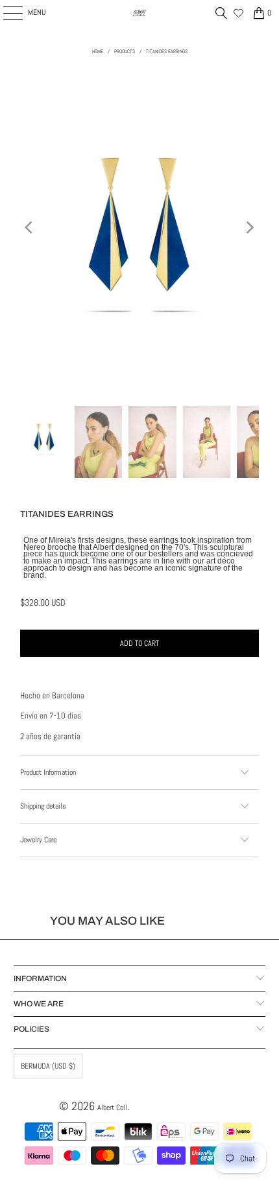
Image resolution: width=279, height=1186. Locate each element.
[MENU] (6, 13)
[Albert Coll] (140, 13)
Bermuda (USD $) (48, 1066)
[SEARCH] (221, 13)
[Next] (249, 227)
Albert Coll (112, 1107)
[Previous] (29, 227)
